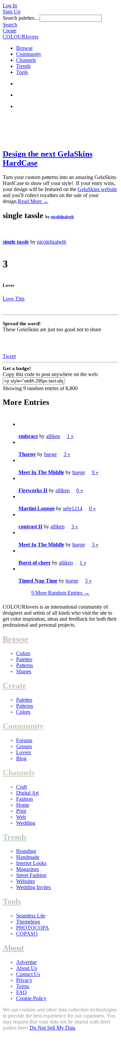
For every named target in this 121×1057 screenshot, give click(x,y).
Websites (25, 881)
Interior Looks (31, 863)
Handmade (27, 857)
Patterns (24, 665)
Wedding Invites (33, 887)
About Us (26, 968)
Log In (10, 5)
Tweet (9, 356)
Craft (21, 787)
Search (10, 24)
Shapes (23, 671)
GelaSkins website (97, 189)
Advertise (26, 962)
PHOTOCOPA (32, 928)
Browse (24, 48)
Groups (24, 746)
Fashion (24, 799)
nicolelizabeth (62, 216)
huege (50, 454)
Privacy (24, 980)
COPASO (27, 934)
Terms (22, 986)
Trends (23, 66)
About (13, 948)
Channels (26, 60)
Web (21, 817)
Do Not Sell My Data (52, 1028)
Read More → (33, 201)
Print (21, 811)
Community (28, 54)
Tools (22, 72)
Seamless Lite (30, 915)
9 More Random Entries (60, 593)
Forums (24, 740)
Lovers (23, 752)
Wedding (25, 823)
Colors (23, 653)
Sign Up (12, 11)
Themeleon (28, 921)
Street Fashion (31, 875)
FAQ (21, 992)
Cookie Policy (31, 998)
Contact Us (28, 974)
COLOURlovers (20, 36)
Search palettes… (21, 18)
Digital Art (27, 793)
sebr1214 (72, 508)
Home (22, 805)
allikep (53, 436)
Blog (21, 758)
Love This (14, 298)
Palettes (24, 659)
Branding (26, 851)
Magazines (27, 869)
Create (9, 30)
